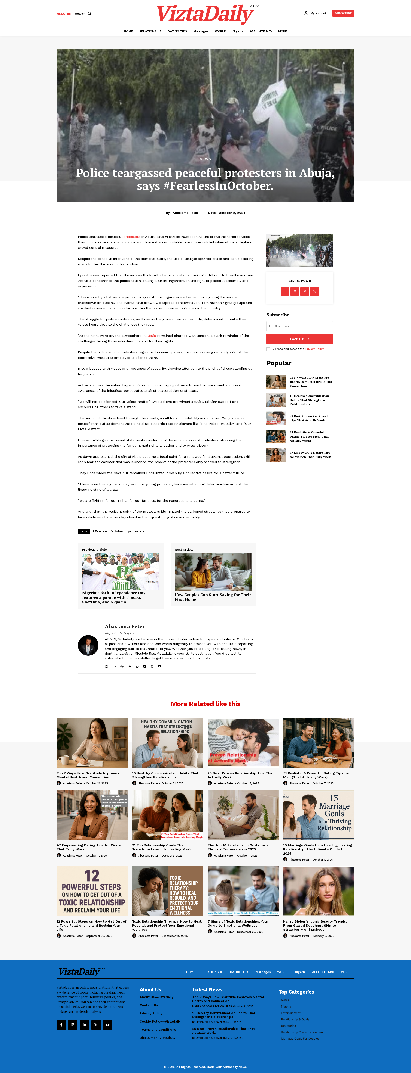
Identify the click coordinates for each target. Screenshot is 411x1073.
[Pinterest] (304, 291)
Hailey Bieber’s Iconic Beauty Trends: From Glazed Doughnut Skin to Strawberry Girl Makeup (315, 925)
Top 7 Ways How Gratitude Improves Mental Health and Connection (311, 381)
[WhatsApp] (314, 291)
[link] (120, 588)
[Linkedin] (84, 1025)
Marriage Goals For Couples (212, 1006)
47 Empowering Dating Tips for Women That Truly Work (310, 454)
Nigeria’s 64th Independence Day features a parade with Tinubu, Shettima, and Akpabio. (114, 597)
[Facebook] (285, 291)
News (205, 159)
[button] (84, 13)
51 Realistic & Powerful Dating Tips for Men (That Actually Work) (309, 436)
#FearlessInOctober (107, 531)
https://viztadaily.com (120, 633)
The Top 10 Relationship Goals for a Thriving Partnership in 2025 (238, 847)
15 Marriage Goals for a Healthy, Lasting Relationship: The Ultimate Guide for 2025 (317, 849)
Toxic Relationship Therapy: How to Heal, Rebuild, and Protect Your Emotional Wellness (167, 925)
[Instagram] (72, 1025)
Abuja (151, 336)
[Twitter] (294, 291)
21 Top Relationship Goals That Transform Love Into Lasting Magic (162, 847)
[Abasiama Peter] (88, 645)
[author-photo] (59, 783)
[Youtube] (107, 1025)
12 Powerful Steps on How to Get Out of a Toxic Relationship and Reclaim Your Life (92, 925)
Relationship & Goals (207, 1022)
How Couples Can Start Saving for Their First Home (213, 597)
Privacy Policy (314, 348)
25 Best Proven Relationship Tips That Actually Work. (310, 418)
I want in (297, 338)
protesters (132, 237)
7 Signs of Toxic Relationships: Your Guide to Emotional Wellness (238, 923)
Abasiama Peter (185, 213)
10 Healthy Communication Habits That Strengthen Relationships (309, 400)
